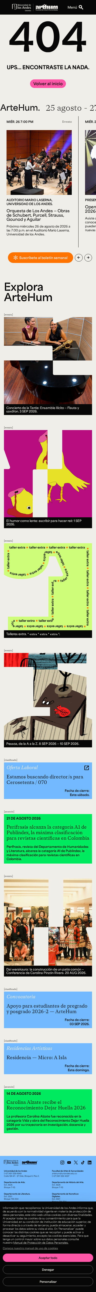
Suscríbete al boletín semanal (43, 258)
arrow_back (79, 257)
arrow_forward (88, 257)
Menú (72, 7)
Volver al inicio (48, 83)
